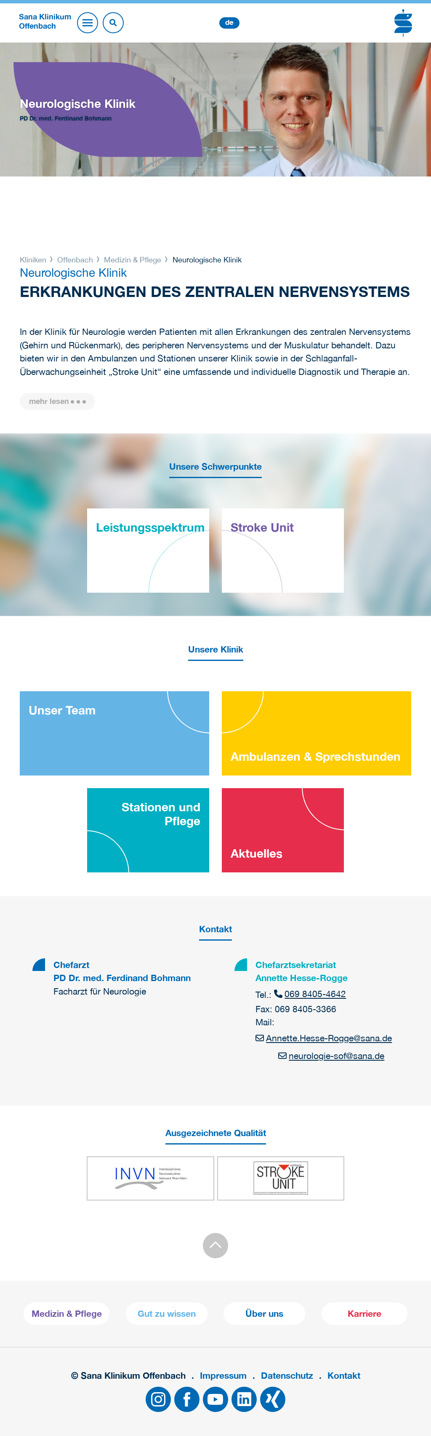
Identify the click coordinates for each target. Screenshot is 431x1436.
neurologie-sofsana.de (336, 1056)
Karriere (364, 1313)
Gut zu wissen (167, 1313)
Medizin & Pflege (132, 259)
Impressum (223, 1375)
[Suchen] (113, 22)
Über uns (264, 1313)
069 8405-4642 (315, 994)
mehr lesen (49, 401)
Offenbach (75, 259)
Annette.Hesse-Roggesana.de (329, 1038)
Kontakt (343, 1375)
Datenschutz (287, 1375)
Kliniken (34, 259)
